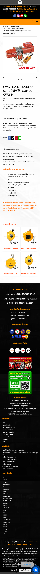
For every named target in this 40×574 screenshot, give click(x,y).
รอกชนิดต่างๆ (24, 126)
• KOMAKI (5, 494)
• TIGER (4, 527)
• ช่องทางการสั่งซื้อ (8, 430)
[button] (32, 21)
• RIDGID (4, 517)
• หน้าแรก (4, 423)
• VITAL (4, 534)
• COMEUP (5, 482)
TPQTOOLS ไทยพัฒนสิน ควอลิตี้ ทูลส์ (24, 408)
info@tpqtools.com (26, 11)
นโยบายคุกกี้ (15, 566)
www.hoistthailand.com (24, 414)
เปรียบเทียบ (24, 119)
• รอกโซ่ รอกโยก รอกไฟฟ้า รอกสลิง (13, 450)
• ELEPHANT (6, 484)
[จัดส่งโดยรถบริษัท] (22, 350)
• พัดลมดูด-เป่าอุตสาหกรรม (10, 466)
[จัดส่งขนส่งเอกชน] (28, 350)
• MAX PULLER (6, 501)
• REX (3, 513)
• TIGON (4, 524)
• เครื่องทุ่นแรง (6, 464)
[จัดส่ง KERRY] (12, 350)
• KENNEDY (5, 489)
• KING (4, 491)
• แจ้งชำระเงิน (6, 437)
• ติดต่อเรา (5, 439)
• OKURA (4, 505)
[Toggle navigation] (37, 21)
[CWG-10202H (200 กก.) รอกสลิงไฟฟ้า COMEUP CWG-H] (20, 55)
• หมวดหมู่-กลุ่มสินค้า (8, 427)
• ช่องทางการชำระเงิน (8, 434)
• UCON (4, 531)
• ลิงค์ (3, 442)
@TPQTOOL (25, 411)
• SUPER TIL (5, 522)
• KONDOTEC (6, 496)
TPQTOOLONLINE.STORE (23, 403)
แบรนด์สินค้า (24, 128)
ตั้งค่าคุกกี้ (14, 570)
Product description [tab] (12, 149)
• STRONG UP (6, 520)
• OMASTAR (5, 508)
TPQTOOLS (24, 400)
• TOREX (4, 529)
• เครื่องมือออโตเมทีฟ (8, 462)
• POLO (4, 510)
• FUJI (3, 487)
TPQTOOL (24, 406)
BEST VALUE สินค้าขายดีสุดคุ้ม (18, 124)
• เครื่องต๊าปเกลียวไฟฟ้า (9, 457)
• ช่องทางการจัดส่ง (8, 432)
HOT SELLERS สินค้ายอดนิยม (18, 123)
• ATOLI (4, 480)
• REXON (4, 515)
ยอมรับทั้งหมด (24, 570)
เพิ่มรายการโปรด (10, 119)
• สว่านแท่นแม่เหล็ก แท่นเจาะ (10, 459)
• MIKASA (5, 503)
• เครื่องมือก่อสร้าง (8, 469)
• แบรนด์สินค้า (6, 425)
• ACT (3, 477)
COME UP (32, 128)
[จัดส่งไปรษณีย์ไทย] (17, 350)
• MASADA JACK (7, 498)
